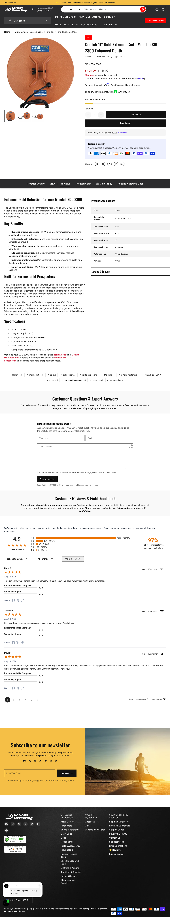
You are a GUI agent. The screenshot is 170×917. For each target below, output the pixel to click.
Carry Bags (66, 833)
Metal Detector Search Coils (29, 32)
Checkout (90, 821)
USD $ (19, 900)
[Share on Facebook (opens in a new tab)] (13, 600)
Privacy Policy (67, 780)
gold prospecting (89, 375)
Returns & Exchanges (119, 825)
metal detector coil (129, 375)
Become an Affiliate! (95, 829)
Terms (52, 780)
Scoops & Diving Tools (69, 855)
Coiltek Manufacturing (102, 56)
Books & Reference (70, 829)
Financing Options (118, 846)
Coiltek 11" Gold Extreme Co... (62, 32)
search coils (60, 354)
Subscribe (65, 773)
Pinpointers (66, 825)
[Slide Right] (125, 3)
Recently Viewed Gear (130, 183)
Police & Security (69, 876)
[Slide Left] (44, 3)
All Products (67, 817)
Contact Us (114, 837)
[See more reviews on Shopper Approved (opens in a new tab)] (22, 600)
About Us (113, 817)
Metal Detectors (68, 821)
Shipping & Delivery (119, 821)
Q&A (52, 183)
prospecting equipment (75, 380)
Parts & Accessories (70, 846)
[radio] (85, 538)
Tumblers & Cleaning (71, 872)
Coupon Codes (116, 829)
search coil (98, 380)
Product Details (36, 183)
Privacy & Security (118, 833)
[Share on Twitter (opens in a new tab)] (18, 600)
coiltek (53, 375)
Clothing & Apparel (70, 868)
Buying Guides (116, 854)
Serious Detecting (20, 909)
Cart (87, 825)
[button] (143, 9)
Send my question (47, 479)
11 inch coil (17, 375)
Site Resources (116, 841)
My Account (91, 817)
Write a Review (72, 559)
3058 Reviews (19, 549)
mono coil (53, 380)
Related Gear (83, 183)
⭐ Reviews (115, 850)
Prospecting (67, 850)
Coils (122, 56)
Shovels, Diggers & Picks (70, 862)
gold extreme (69, 375)
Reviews (65, 183)
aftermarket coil (36, 375)
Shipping (89, 75)
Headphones (67, 841)
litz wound (109, 375)
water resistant (116, 380)
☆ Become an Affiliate (155, 21)
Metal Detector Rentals (68, 881)
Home (7, 32)
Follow (10, 2)
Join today (106, 183)
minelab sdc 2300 (152, 375)
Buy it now (125, 123)
